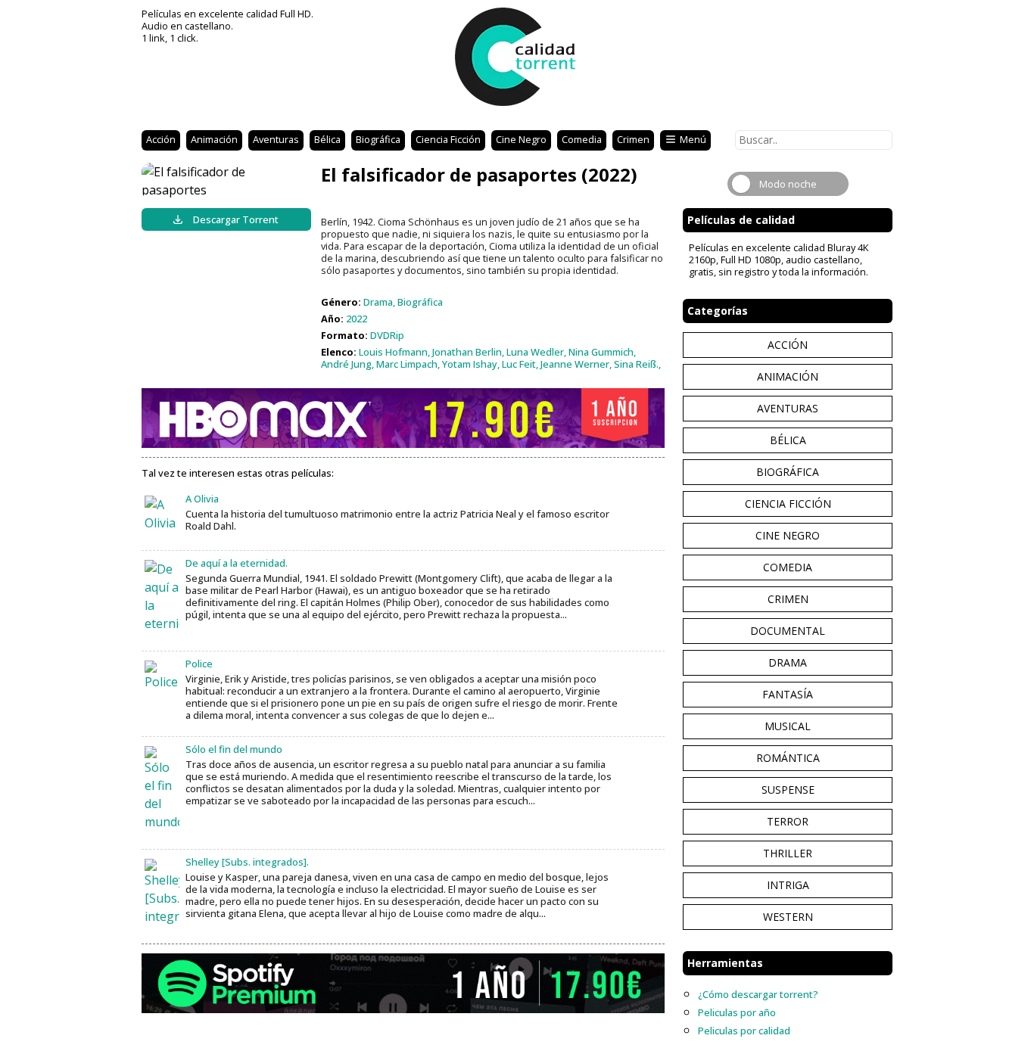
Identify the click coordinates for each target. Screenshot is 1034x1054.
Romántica (788, 758)
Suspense (787, 789)
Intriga (788, 885)
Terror (787, 821)
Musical (788, 726)
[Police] (162, 676)
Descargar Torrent (236, 219)
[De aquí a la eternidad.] (162, 596)
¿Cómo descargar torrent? (758, 994)
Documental (787, 630)
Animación (214, 139)
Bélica (327, 139)
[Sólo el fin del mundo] (162, 788)
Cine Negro (521, 139)
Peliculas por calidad (744, 1030)
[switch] (788, 184)
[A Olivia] (162, 514)
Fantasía (787, 694)
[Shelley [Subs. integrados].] (162, 892)
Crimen (633, 139)
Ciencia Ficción (448, 139)
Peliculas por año (737, 1012)
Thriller (787, 853)
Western (788, 916)
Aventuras (276, 139)
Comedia (582, 139)
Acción (161, 139)
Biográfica (378, 139)
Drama (787, 662)
